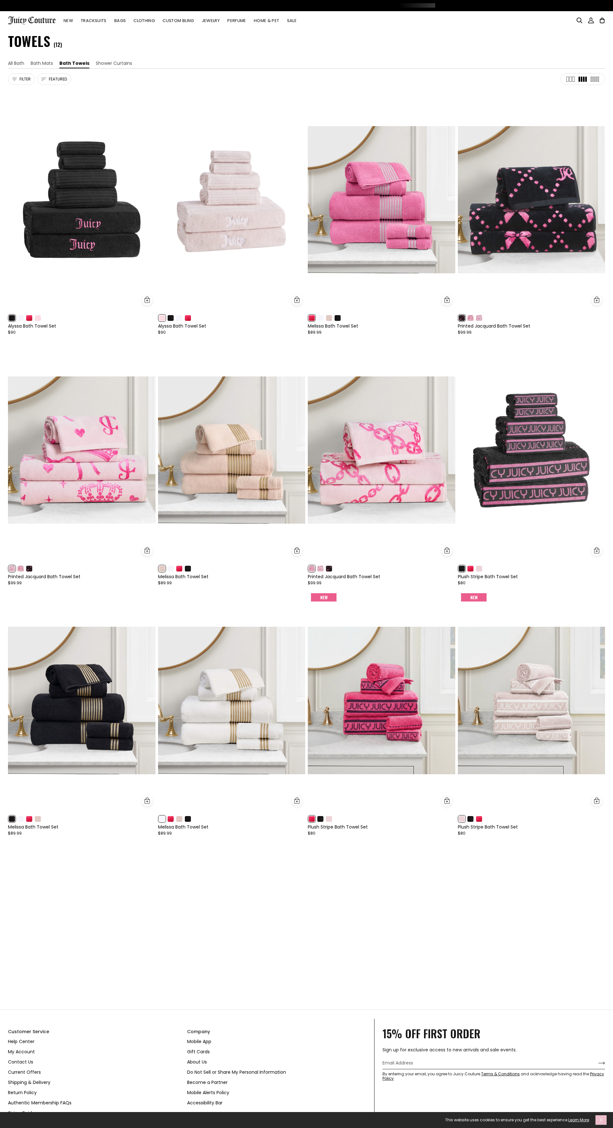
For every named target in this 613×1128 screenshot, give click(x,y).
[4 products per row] (583, 79)
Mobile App (199, 1041)
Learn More (578, 1120)
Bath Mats (42, 63)
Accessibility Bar (205, 1103)
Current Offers (24, 1072)
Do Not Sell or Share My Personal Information (236, 1072)
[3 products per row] (570, 79)
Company (198, 1031)
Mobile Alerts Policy (208, 1092)
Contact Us (20, 1062)
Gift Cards (198, 1052)
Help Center (21, 1041)
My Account (21, 1052)
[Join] (596, 1063)
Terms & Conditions (500, 1074)
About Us (197, 1062)
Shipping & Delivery (29, 1082)
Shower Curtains (114, 63)
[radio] (12, 318)
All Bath (16, 63)
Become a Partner (207, 1082)
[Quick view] (147, 300)
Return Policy (22, 1092)
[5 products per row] (595, 79)
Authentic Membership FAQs (40, 1103)
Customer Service (28, 1031)
